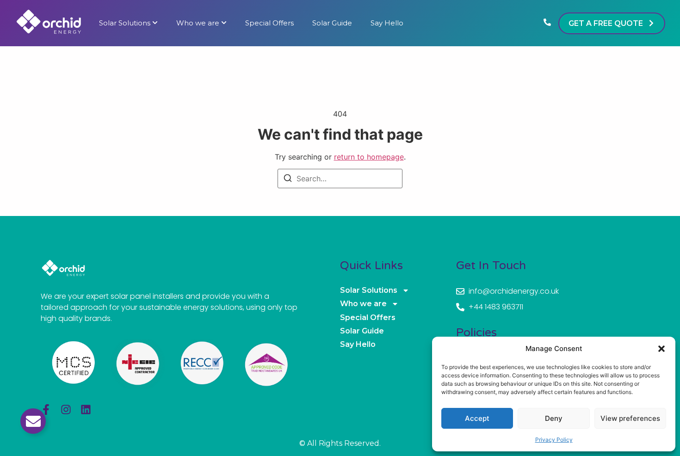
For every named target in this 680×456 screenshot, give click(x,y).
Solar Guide (332, 23)
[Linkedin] (85, 409)
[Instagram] (66, 409)
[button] (661, 348)
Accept (477, 418)
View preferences (630, 418)
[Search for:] (340, 178)
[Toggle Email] (33, 421)
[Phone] (547, 23)
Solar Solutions (124, 23)
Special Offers (269, 23)
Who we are (197, 23)
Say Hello (387, 23)
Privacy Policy (554, 439)
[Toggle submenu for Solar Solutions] (154, 23)
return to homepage (369, 156)
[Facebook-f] (46, 409)
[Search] (288, 179)
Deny (554, 418)
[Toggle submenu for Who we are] (223, 23)
